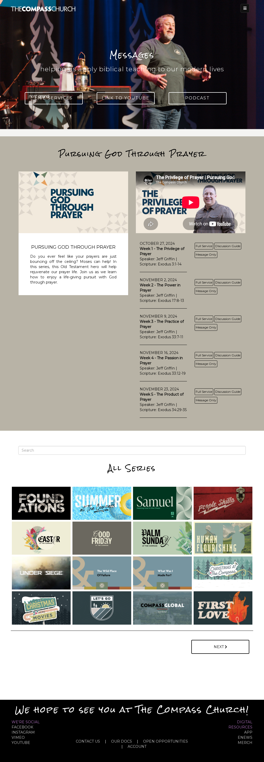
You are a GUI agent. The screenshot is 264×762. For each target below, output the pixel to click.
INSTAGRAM (23, 732)
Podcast (197, 98)
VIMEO (18, 737)
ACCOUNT (137, 746)
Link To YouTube (126, 98)
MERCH (245, 742)
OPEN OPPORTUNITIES (165, 741)
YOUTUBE (21, 742)
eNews (245, 737)
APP (248, 732)
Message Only (206, 254)
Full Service (204, 246)
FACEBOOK (22, 727)
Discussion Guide (227, 246)
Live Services (54, 98)
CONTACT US (88, 741)
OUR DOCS (121, 741)
